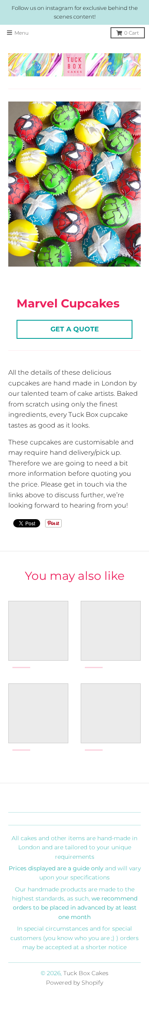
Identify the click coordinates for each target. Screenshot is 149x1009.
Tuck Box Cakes (85, 973)
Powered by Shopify (74, 982)
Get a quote (74, 329)
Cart (131, 33)
